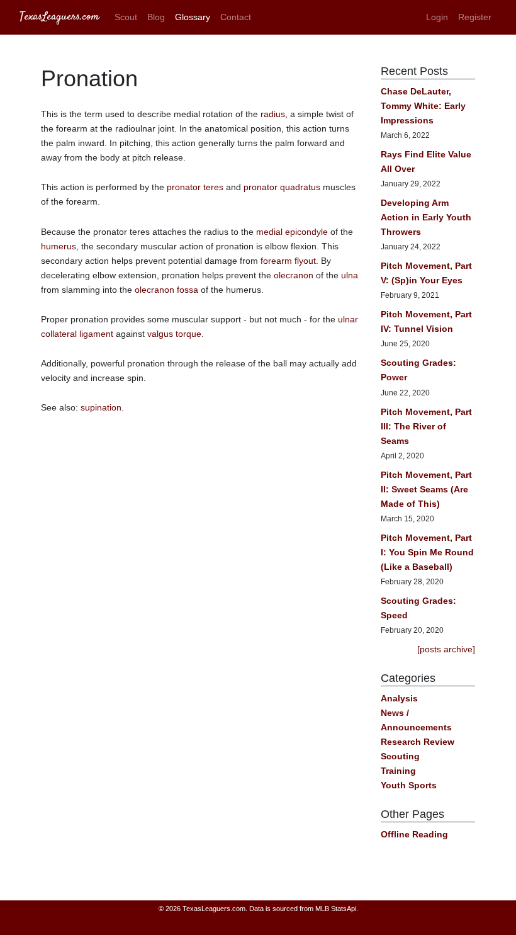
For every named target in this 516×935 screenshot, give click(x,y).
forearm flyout (288, 261)
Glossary (192, 17)
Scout (126, 17)
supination (101, 407)
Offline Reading (414, 834)
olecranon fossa (166, 290)
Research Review (417, 742)
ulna (349, 275)
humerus (58, 246)
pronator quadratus (282, 187)
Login (437, 17)
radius (273, 114)
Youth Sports (409, 785)
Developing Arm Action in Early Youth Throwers (426, 217)
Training (398, 771)
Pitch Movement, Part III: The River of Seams (426, 426)
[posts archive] (446, 649)
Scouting (400, 756)
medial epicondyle (292, 232)
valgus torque (174, 334)
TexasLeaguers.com (59, 17)
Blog (156, 17)
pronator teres (195, 187)
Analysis (399, 698)
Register (474, 17)
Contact (235, 17)
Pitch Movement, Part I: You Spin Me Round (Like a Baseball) (427, 552)
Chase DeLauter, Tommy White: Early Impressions (423, 105)
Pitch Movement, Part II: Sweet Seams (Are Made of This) (426, 489)
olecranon (293, 275)
